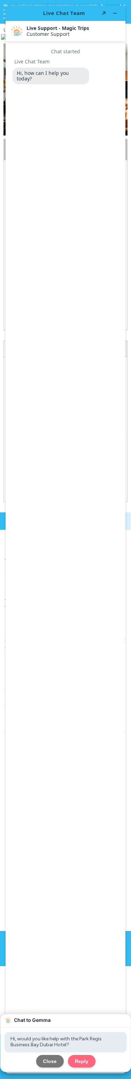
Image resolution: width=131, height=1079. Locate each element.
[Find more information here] (65, 539)
